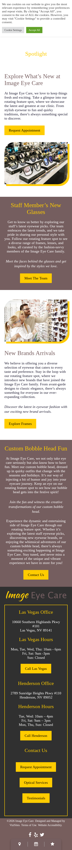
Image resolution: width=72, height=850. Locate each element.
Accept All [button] (34, 30)
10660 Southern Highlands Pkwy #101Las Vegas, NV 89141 (36, 626)
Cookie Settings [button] (13, 30)
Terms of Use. (29, 825)
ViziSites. (15, 825)
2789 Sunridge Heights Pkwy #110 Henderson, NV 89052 (36, 695)
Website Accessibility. (50, 825)
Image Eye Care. (24, 820)
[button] (24, 130)
